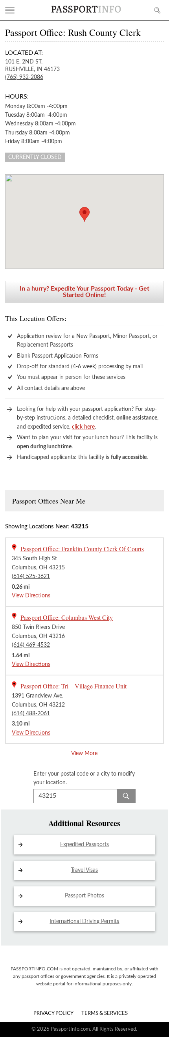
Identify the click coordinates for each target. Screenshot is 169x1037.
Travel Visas (84, 870)
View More (84, 753)
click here (83, 427)
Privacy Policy (53, 1013)
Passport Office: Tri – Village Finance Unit (73, 686)
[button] (84, 214)
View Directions (31, 596)
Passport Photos (84, 896)
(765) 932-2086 (24, 77)
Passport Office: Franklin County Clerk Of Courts (82, 549)
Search (126, 796)
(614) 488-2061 (31, 713)
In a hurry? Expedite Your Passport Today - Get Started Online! (84, 291)
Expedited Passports (84, 844)
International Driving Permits (84, 921)
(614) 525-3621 (31, 576)
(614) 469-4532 (31, 645)
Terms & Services (104, 1013)
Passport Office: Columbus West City (66, 617)
